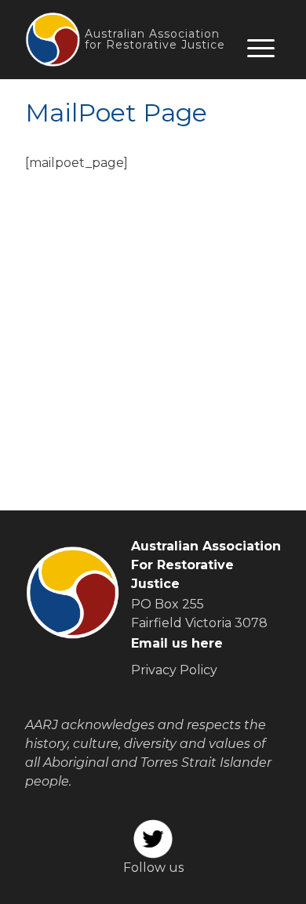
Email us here (177, 643)
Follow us (153, 867)
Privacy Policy (174, 670)
